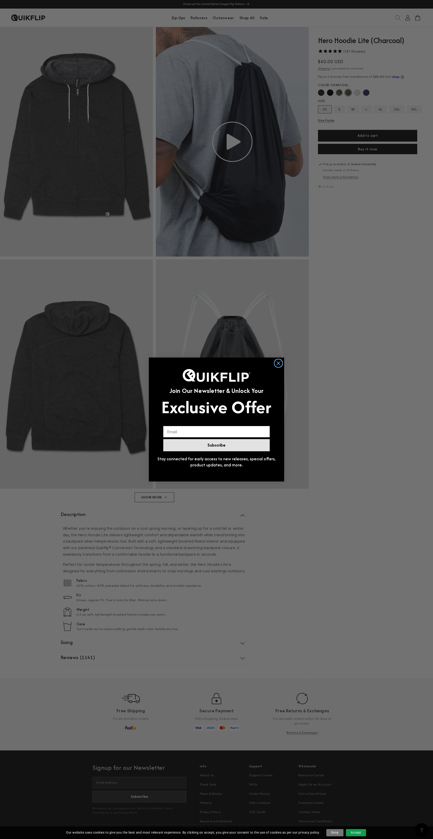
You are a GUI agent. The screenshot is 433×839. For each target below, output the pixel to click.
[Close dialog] (278, 363)
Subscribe (216, 445)
